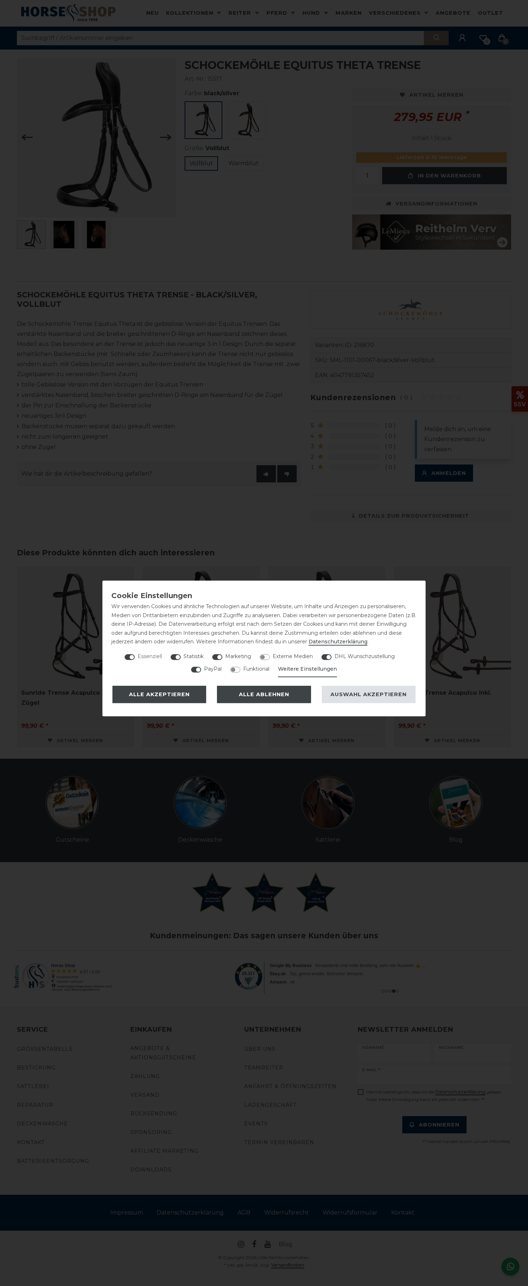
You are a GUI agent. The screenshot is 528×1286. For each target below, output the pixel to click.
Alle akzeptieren (159, 694)
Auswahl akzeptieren (368, 694)
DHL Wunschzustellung (364, 656)
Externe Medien (293, 656)
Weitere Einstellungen (307, 669)
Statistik (194, 656)
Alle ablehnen (264, 694)
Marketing (238, 656)
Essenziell (150, 656)
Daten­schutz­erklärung (338, 641)
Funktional (256, 669)
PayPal (213, 669)
